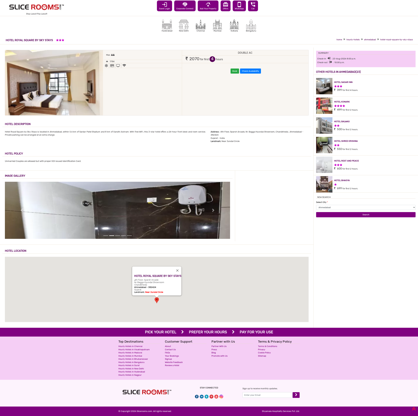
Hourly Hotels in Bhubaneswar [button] (133, 359)
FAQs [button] (167, 352)
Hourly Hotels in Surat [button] (129, 365)
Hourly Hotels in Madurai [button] (130, 352)
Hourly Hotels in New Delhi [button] (131, 368)
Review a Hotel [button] (172, 365)
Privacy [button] (261, 349)
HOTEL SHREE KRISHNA (346, 141)
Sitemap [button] (262, 356)
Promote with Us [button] (219, 356)
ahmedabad (370, 39)
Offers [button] (225, 6)
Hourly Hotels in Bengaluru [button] (131, 362)
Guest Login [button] (164, 6)
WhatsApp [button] (239, 6)
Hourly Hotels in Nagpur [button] (130, 375)
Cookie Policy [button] (264, 352)
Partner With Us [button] (219, 346)
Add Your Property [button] (208, 6)
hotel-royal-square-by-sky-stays (396, 39)
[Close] (177, 270)
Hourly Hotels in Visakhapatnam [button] (134, 349)
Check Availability (250, 71)
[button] (157, 300)
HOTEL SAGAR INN (343, 82)
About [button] (168, 346)
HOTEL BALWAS (342, 121)
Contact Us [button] (170, 349)
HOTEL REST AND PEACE (346, 161)
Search (365, 214)
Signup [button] (168, 359)
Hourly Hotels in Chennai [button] (130, 346)
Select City (322, 202)
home (339, 39)
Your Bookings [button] (172, 356)
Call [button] (253, 6)
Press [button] (214, 349)
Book (234, 71)
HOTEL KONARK (342, 101)
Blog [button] (213, 352)
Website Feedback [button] (174, 362)
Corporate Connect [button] (184, 6)
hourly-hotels (353, 39)
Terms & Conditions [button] (267, 346)
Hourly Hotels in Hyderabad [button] (131, 371)
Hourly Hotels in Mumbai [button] (130, 356)
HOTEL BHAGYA (342, 180)
